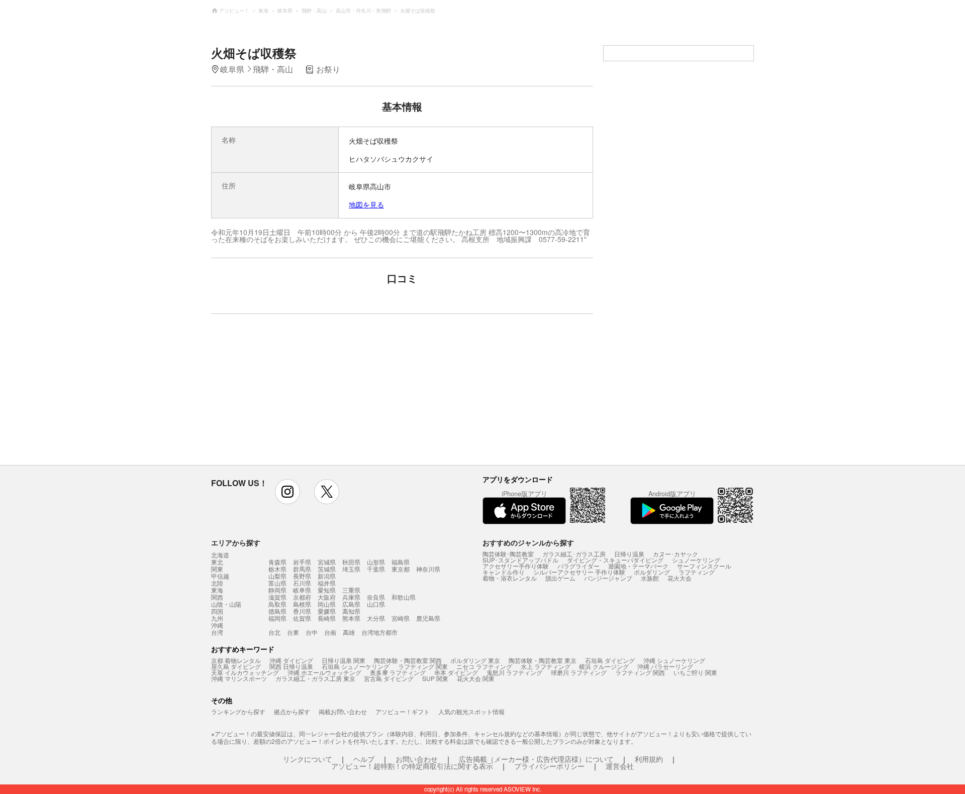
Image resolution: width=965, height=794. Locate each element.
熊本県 (351, 618)
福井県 (327, 583)
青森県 (277, 561)
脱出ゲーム (560, 578)
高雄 (349, 632)
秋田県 (351, 561)
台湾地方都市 (379, 632)
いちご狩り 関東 (695, 672)
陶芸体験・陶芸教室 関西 (408, 660)
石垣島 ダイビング (610, 660)
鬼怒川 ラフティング (514, 672)
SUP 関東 (435, 678)
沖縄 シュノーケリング (674, 660)
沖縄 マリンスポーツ (239, 678)
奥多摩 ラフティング (398, 672)
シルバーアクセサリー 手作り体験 (579, 572)
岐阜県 (302, 590)
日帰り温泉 (629, 553)
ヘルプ (363, 759)
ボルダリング (652, 572)
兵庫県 (351, 597)
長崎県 (327, 618)
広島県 (351, 604)
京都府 (302, 597)
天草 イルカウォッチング (245, 672)
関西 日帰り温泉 (291, 666)
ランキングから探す (238, 711)
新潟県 (327, 576)
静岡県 (277, 590)
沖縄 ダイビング (291, 660)
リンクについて (307, 759)
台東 (293, 632)
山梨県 (277, 576)
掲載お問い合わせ (343, 711)
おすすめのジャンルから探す (528, 542)
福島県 (401, 561)
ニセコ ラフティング (484, 666)
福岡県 (277, 618)
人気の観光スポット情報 (471, 711)
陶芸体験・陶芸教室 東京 (542, 660)
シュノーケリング (696, 559)
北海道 (220, 555)
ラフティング (697, 572)
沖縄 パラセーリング (665, 666)
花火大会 (679, 578)
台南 (330, 632)
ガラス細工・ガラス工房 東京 (315, 678)
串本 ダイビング (456, 672)
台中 (312, 632)
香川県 (302, 611)
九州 (217, 618)
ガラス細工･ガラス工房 (574, 553)
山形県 (376, 561)
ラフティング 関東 (423, 666)
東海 (217, 590)
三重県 (351, 590)
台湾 (217, 632)
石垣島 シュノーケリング (356, 666)
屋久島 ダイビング (236, 666)
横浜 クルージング (604, 666)
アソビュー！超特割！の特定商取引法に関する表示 (412, 766)
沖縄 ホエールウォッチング (324, 672)
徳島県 (277, 611)
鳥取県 (277, 604)
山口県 (376, 604)
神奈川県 (428, 568)
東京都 (401, 568)
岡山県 (327, 604)
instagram (287, 491)
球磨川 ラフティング (579, 672)
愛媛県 (327, 611)
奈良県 (376, 597)
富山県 (277, 583)
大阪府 (327, 597)
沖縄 (217, 625)
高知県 (351, 611)
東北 (217, 562)
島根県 (302, 604)
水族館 (650, 578)
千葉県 (376, 568)
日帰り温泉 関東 (343, 660)
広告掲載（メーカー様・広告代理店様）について (536, 759)
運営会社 (620, 766)
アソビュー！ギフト (402, 711)
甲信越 (220, 576)
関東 (217, 569)
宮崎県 (401, 618)
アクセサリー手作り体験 (515, 565)
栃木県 (277, 568)
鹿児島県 (428, 618)
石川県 (302, 583)
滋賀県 (277, 597)
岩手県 (302, 561)
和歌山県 (404, 597)
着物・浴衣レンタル (509, 578)
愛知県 (327, 590)
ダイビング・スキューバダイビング (615, 559)
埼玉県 (351, 568)
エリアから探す (235, 542)
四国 (217, 611)
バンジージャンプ (608, 578)
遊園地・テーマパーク (638, 565)
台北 (274, 632)
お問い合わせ (417, 759)
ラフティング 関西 (640, 672)
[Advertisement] (315, 394)
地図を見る (366, 204)
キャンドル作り (503, 572)
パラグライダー (578, 565)
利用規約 (649, 759)
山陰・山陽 (226, 604)
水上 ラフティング (545, 666)
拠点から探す (292, 711)
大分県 (376, 618)
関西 (217, 597)
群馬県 (302, 568)
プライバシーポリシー (549, 766)
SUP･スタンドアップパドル (520, 559)
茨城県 (327, 568)
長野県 (302, 576)
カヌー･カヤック (675, 553)
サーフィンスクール (704, 565)
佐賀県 (302, 618)
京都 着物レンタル (236, 660)
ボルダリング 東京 (475, 660)
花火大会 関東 (476, 678)
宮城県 (327, 561)
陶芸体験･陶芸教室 (508, 553)
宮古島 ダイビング (389, 678)
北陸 (217, 583)
